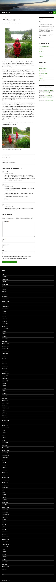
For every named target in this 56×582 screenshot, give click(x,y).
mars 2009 (4, 499)
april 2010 (4, 467)
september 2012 (5, 408)
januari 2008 (4, 534)
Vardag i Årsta (42, 80)
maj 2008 (4, 524)
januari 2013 (4, 398)
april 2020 (4, 274)
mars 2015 (4, 336)
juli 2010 (4, 460)
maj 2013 (4, 388)
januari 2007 (4, 564)
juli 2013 (4, 383)
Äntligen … (41, 56)
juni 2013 (4, 385)
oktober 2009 (5, 482)
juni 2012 (4, 410)
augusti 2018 (5, 279)
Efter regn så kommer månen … (9, 161)
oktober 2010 (5, 452)
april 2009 (4, 497)
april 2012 (4, 413)
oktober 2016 (5, 304)
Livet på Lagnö (5, 17)
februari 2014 (5, 366)
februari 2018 (5, 284)
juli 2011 (4, 430)
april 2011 (4, 437)
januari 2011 (4, 445)
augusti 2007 (5, 546)
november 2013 (5, 373)
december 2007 (5, 536)
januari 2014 (4, 368)
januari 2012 (4, 418)
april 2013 (4, 390)
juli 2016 (4, 311)
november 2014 (5, 346)
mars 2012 (4, 415)
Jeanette (7, 171)
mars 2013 (4, 393)
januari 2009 (4, 504)
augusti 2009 (5, 487)
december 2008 (5, 507)
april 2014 (4, 361)
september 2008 (5, 514)
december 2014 (5, 343)
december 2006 (5, 566)
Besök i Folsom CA (43, 68)
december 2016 (5, 299)
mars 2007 (4, 559)
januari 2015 (4, 341)
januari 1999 (4, 569)
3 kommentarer (18, 22)
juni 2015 (4, 331)
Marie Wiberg (6, 12)
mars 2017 (4, 291)
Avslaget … (41, 54)
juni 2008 (4, 522)
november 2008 (5, 509)
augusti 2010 (5, 457)
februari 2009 (5, 502)
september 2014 (5, 351)
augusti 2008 (5, 517)
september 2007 (5, 544)
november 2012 (5, 403)
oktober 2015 (5, 326)
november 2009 (5, 479)
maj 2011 (4, 435)
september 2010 (5, 455)
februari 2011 (5, 442)
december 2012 (5, 400)
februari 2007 (5, 561)
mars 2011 (4, 440)
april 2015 (4, 333)
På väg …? (41, 51)
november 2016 (5, 301)
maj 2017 (4, 286)
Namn (4, 239)
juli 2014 (4, 356)
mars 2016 (4, 321)
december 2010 (5, 447)
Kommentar (5, 221)
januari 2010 (4, 475)
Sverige (41, 78)
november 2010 (5, 450)
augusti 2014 (5, 353)
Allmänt (41, 65)
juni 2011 (4, 432)
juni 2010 (4, 462)
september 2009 (5, 484)
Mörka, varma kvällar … (48, 97)
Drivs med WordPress (6, 580)
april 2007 (4, 556)
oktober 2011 (5, 425)
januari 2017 (4, 296)
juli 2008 (4, 519)
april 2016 (4, 318)
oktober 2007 (5, 541)
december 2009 (5, 477)
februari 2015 (5, 338)
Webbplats (5, 250)
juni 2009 (4, 492)
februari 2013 (5, 395)
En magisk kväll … (47, 92)
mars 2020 (4, 276)
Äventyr (50, 12)
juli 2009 (4, 489)
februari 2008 (5, 532)
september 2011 (5, 427)
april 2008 (4, 527)
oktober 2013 (5, 375)
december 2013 (5, 370)
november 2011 (5, 422)
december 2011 (5, 420)
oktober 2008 (5, 512)
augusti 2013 (5, 380)
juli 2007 (4, 549)
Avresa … (41, 49)
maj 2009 (4, 494)
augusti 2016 (5, 309)
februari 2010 (5, 472)
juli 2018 (4, 281)
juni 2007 (4, 551)
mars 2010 (4, 470)
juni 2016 (4, 313)
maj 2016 (4, 316)
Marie (11, 22)
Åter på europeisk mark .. (44, 46)
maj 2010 (4, 465)
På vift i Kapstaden (43, 73)
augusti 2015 (5, 328)
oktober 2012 (5, 405)
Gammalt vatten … (7, 156)
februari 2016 (5, 323)
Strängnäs (41, 75)
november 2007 (5, 539)
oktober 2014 (5, 348)
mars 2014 (4, 363)
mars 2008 (4, 529)
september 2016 (5, 306)
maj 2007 (4, 554)
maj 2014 (4, 358)
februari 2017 (5, 294)
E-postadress (5, 245)
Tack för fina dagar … (48, 90)
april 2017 (4, 289)
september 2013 (5, 378)
